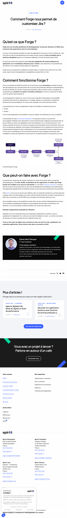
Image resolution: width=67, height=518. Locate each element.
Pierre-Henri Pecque (36, 29)
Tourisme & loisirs (8, 394)
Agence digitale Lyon (9, 481)
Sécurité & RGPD (51, 303)
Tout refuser (7, 509)
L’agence (5, 412)
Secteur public (7, 398)
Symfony (40, 305)
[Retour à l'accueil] (7, 3)
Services (5, 402)
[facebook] (57, 273)
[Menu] (62, 3)
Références (6, 415)
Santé (4, 378)
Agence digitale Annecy (42, 479)
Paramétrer (19, 509)
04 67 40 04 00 (8, 448)
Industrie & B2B (8, 386)
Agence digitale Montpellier (11, 456)
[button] (3, 515)
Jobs (4, 421)
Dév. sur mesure (40, 382)
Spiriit (8, 193)
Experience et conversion (43, 385)
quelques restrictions (50, 185)
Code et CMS (9, 303)
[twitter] (60, 273)
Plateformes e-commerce (43, 378)
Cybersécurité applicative (43, 391)
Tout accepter (30, 509)
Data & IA (38, 388)
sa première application (24, 119)
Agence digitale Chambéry (43, 458)
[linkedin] (63, 273)
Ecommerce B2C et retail (11, 390)
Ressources (6, 418)
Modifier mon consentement (38, 510)
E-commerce (18, 303)
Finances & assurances (10, 382)
